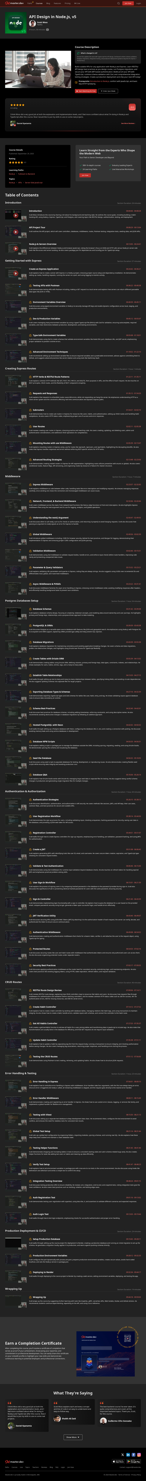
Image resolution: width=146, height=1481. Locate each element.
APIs (20, 182)
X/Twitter (123, 1455)
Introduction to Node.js (99, 81)
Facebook (133, 1455)
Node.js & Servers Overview (42, 244)
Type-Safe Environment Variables (49, 335)
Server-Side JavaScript (34, 182)
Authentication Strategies (46, 799)
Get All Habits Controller (45, 1023)
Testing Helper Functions (45, 1147)
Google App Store (133, 1461)
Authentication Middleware (46, 932)
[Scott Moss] (32, 23)
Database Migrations (43, 642)
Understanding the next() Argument (51, 517)
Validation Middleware (44, 550)
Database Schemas (42, 609)
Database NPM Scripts (44, 741)
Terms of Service (124, 1475)
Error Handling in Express (45, 1081)
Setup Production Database (46, 1239)
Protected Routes (41, 948)
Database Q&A (40, 774)
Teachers (35, 1467)
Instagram (139, 1455)
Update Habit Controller (45, 1040)
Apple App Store (118, 1461)
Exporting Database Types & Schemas (51, 691)
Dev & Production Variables (46, 318)
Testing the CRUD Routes (45, 1056)
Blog (48, 3)
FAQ (56, 1467)
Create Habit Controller (44, 1007)
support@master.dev (133, 1467)
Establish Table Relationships (47, 675)
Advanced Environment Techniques (50, 351)
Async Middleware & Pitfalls (47, 584)
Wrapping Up (39, 1297)
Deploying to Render (43, 1272)
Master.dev (14, 3)
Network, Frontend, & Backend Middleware (54, 501)
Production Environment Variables (50, 1255)
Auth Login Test (41, 1214)
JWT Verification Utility (44, 915)
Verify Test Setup (41, 1164)
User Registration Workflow (46, 816)
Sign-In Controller (42, 899)
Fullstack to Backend (26, 174)
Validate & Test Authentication (48, 866)
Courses (39, 3)
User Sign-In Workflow (44, 882)
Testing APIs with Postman (46, 285)
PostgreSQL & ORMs (43, 625)
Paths (29, 3)
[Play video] (38, 69)
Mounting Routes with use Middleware (52, 443)
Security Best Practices (44, 965)
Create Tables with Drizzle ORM (48, 658)
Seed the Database (42, 758)
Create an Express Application (44, 269)
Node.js (12, 174)
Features (57, 3)
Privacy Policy (136, 1475)
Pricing (67, 3)
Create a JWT (39, 849)
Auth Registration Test (44, 1197)
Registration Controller (44, 832)
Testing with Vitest (42, 1114)
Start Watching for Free (87, 91)
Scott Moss (42, 22)
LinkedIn (128, 1455)
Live (21, 1467)
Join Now (128, 3)
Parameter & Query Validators (48, 567)
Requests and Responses (45, 393)
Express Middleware (43, 484)
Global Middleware (42, 534)
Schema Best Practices (44, 708)
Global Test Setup (41, 1131)
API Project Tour (37, 227)
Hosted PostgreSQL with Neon (48, 725)
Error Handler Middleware (46, 1098)
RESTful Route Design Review (47, 990)
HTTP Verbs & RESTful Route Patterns (51, 376)
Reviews (44, 1467)
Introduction (35, 211)
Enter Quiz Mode (109, 91)
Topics (27, 1467)
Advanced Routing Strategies (47, 459)
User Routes (39, 426)
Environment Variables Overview (49, 302)
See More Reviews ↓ (128, 123)
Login (138, 3)
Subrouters (38, 410)
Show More (71, 1437)
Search (118, 3)
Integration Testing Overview (47, 1181)
